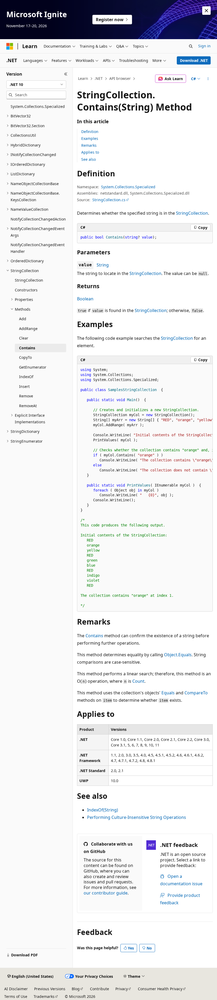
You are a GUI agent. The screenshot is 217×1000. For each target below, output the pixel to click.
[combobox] (36, 84)
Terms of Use (15, 996)
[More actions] (208, 79)
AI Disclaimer (16, 988)
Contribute (99, 988)
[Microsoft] (9, 46)
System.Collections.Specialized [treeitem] (38, 106)
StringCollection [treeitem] (29, 280)
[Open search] (191, 46)
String (103, 265)
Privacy (121, 988)
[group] (145, 488)
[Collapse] (65, 74)
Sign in (204, 45)
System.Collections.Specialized (128, 186)
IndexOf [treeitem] (26, 376)
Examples (89, 138)
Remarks (89, 145)
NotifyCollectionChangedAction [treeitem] (38, 219)
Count (138, 681)
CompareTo (196, 693)
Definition (89, 131)
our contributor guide (106, 893)
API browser (120, 78)
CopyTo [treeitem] (25, 357)
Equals (168, 693)
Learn (83, 78)
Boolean (85, 299)
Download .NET (194, 60)
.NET (98, 78)
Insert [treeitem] (24, 386)
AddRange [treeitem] (28, 328)
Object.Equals (178, 655)
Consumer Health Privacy (160, 988)
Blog (76, 988)
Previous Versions (49, 988)
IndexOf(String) (102, 810)
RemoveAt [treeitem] (28, 405)
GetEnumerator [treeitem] (32, 367)
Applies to (90, 152)
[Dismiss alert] (206, 10)
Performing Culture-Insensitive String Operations (136, 817)
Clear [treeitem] (23, 338)
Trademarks (44, 996)
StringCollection (192, 213)
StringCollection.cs (108, 199)
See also (88, 159)
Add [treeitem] (22, 318)
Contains (94, 636)
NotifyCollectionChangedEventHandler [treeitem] (38, 248)
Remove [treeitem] (26, 395)
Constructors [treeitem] (26, 289)
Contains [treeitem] (27, 347)
